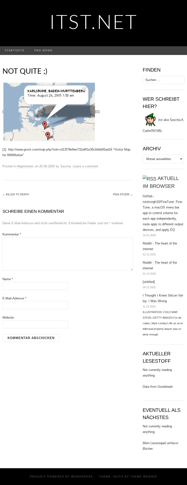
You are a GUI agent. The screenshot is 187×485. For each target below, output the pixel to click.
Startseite (15, 50)
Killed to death (15, 194)
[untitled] (149, 282)
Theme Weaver (143, 476)
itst (160, 120)
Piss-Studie (123, 194)
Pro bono (43, 50)
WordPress (82, 476)
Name (7, 279)
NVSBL (157, 131)
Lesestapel (158, 443)
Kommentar (11, 234)
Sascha (65, 166)
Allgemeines (25, 166)
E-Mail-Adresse (14, 298)
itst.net (94, 23)
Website (8, 317)
